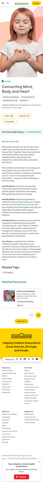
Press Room (6, 428)
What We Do (29, 373)
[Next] (38, 315)
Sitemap (5, 442)
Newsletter (6, 392)
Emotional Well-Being (11, 97)
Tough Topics (7, 379)
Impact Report (29, 422)
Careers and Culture (9, 431)
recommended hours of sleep (21, 204)
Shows (26, 370)
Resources (6, 368)
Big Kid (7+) (24, 100)
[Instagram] (17, 359)
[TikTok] (21, 359)
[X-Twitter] (29, 359)
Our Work (28, 368)
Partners (5, 423)
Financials (5, 420)
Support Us (28, 412)
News (4, 426)
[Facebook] (25, 359)
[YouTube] (37, 359)
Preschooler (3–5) (27, 97)
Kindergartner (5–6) (10, 100)
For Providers (8, 273)
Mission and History (9, 414)
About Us (5, 412)
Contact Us (6, 434)
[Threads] (33, 359)
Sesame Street (29, 393)
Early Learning (7, 370)
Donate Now (29, 414)
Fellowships (28, 384)
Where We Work (30, 376)
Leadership (6, 417)
